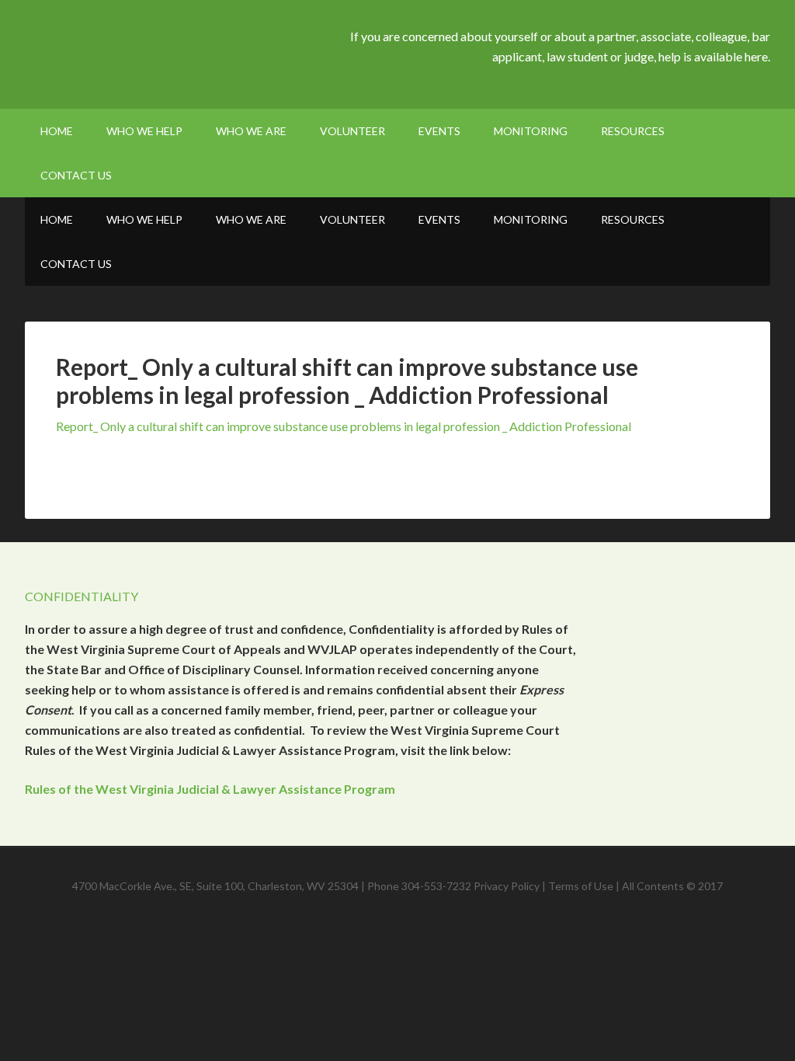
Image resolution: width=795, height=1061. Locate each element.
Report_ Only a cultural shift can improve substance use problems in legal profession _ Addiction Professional (343, 426)
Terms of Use (580, 885)
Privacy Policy (507, 885)
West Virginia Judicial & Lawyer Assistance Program (157, 54)
